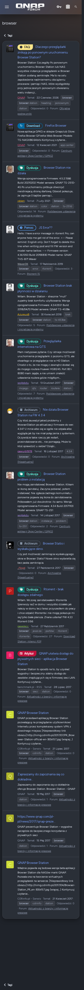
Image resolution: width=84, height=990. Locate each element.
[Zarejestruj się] (67, 7)
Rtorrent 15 (33, 273)
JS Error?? (38, 227)
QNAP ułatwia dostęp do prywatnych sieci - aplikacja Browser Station (45, 659)
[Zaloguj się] (59, 7)
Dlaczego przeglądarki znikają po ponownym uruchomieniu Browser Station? (43, 52)
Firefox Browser (46, 125)
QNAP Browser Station (33, 713)
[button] (6, 7)
